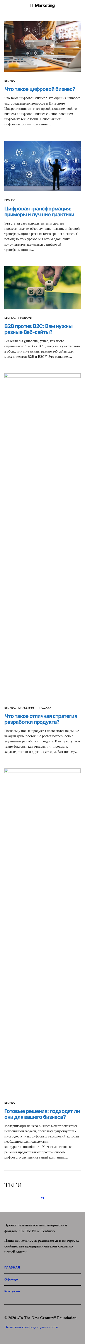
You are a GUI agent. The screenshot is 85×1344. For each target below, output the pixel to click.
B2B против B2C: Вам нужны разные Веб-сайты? (38, 329)
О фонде (11, 1279)
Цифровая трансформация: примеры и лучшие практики (39, 211)
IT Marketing (42, 5)
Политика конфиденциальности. (31, 1327)
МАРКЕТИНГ (26, 707)
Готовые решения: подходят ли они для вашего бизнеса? (42, 1114)
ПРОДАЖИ (25, 317)
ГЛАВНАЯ (12, 1267)
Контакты (12, 1291)
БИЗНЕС (9, 80)
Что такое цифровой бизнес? (39, 89)
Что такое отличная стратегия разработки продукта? (40, 719)
